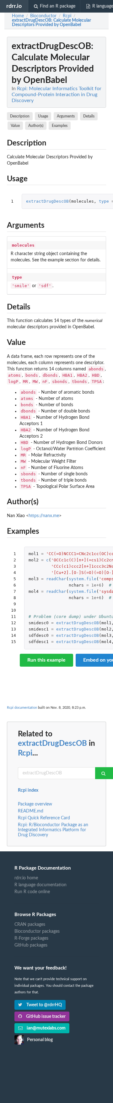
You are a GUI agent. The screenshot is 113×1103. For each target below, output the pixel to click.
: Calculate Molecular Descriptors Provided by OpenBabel (51, 22)
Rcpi (25, 753)
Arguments (66, 116)
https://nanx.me (44, 516)
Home (18, 16)
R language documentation (40, 885)
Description (20, 116)
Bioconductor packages (37, 931)
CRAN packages (29, 924)
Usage (43, 116)
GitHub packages (30, 945)
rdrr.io (14, 6)
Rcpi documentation (22, 707)
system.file (82, 578)
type (104, 201)
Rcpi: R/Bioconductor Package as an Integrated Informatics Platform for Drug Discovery (53, 830)
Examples (59, 126)
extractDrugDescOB (47, 201)
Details (88, 116)
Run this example (46, 660)
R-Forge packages (31, 938)
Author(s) (35, 126)
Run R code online (32, 892)
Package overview (35, 804)
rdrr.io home (26, 878)
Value (15, 126)
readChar (56, 578)
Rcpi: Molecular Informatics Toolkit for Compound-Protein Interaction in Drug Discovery (56, 94)
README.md (30, 811)
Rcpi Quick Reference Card (44, 818)
